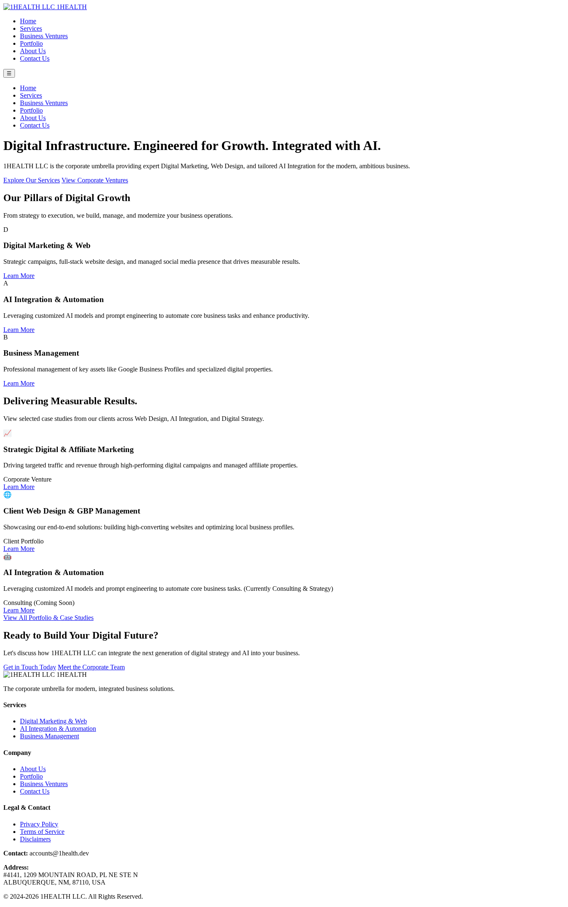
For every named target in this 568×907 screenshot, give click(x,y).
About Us (33, 50)
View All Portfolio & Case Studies (48, 617)
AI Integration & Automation (58, 728)
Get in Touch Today (29, 667)
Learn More (19, 275)
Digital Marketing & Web (53, 721)
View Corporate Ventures (95, 180)
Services (31, 28)
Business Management (49, 736)
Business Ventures (44, 35)
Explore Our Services (31, 180)
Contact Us (34, 58)
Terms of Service (42, 831)
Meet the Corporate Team (91, 667)
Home (28, 21)
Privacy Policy (39, 824)
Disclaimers (35, 839)
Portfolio (31, 43)
